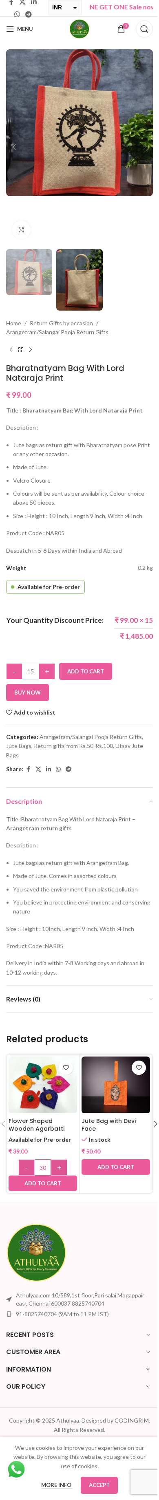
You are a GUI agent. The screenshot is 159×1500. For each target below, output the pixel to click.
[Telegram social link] (29, 14)
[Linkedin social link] (48, 769)
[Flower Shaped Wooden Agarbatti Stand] (43, 1085)
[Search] (144, 29)
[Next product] (30, 350)
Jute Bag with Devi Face (109, 1125)
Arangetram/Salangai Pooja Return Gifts (57, 332)
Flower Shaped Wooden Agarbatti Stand (36, 1129)
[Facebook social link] (28, 769)
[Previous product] (11, 350)
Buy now (27, 692)
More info (57, 1485)
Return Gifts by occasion (61, 323)
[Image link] (36, 1252)
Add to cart (85, 671)
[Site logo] (79, 28)
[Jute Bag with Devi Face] (116, 1085)
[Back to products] (21, 350)
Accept (99, 1485)
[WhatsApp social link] (16, 14)
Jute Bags (18, 745)
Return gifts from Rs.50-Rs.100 (73, 745)
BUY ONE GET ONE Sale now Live (107, 7)
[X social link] (38, 769)
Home (13, 323)
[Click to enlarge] (21, 230)
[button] (14, 147)
